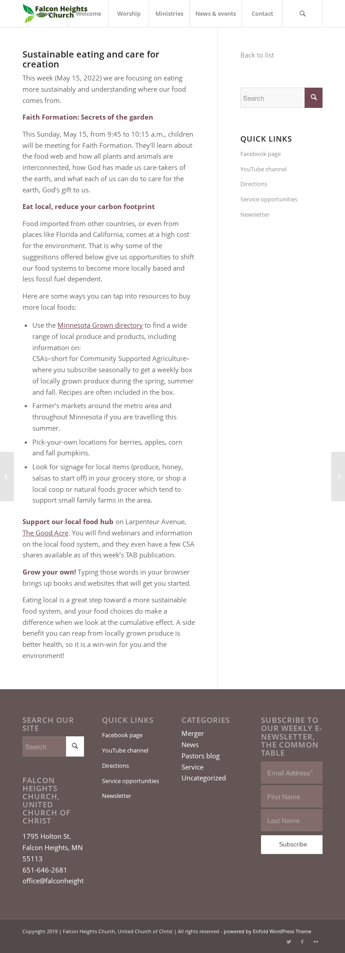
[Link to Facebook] (302, 942)
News (190, 744)
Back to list (257, 54)
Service (192, 766)
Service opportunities (268, 199)
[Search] (302, 13)
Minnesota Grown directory (100, 325)
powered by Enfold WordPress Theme (267, 931)
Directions (253, 184)
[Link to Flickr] (316, 942)
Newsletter (255, 214)
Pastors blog (200, 755)
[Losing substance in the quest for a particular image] (7, 476)
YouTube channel (263, 169)
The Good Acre (45, 532)
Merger (192, 733)
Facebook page (260, 154)
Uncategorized (203, 777)
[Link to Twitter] (289, 942)
